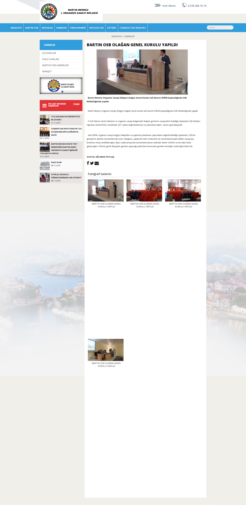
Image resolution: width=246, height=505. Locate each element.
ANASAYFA (16, 27)
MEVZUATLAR (96, 27)
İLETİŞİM (111, 27)
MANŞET (47, 71)
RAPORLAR (47, 27)
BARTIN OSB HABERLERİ (55, 65)
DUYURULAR (49, 53)
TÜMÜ (76, 104)
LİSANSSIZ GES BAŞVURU (133, 27)
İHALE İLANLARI (50, 59)
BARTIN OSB (31, 27)
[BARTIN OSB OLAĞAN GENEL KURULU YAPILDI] (144, 93)
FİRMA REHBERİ (78, 27)
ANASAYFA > (117, 36)
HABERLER (61, 27)
